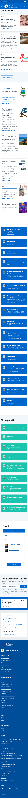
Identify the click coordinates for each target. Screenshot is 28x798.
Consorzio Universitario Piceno (14, 497)
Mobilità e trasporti (5, 703)
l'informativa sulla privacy (17, 589)
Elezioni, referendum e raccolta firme (16, 285)
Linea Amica (10, 456)
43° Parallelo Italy (11, 477)
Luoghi (2, 728)
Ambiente (3, 682)
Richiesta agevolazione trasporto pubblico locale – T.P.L (15, 296)
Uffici (2, 662)
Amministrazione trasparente (8, 771)
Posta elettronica (10, 234)
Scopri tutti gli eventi (14, 565)
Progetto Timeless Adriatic (9, 188)
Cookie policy (4, 794)
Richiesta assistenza (6, 769)
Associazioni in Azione (12, 309)
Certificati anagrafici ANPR (8, 99)
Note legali (3, 778)
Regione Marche (5, 1)
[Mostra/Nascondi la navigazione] (2, 6)
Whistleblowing (11, 436)
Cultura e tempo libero (6, 689)
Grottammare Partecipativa (13, 379)
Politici (2, 667)
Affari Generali (4, 680)
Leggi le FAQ (4, 762)
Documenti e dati (5, 672)
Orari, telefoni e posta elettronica (15, 229)
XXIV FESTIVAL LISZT (14, 550)
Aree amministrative (6, 660)
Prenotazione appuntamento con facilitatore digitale (15, 333)
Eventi (2, 730)
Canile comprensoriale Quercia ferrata (16, 507)
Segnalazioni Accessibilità (13, 367)
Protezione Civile (11, 356)
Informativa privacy (5, 773)
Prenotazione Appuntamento (8, 764)
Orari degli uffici (10, 231)
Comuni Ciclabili (11, 445)
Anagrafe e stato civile (6, 684)
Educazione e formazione (7, 705)
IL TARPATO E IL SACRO (15, 544)
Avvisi (2, 720)
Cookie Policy (4, 776)
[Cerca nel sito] (24, 6)
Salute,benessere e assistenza (8, 696)
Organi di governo (5, 658)
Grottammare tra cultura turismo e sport (15, 390)
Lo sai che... (9, 400)
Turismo (2, 707)
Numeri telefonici (10, 232)
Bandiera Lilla (10, 486)
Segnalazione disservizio (6, 766)
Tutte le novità (6, 77)
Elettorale (3, 693)
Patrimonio (3, 700)
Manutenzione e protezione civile (9, 698)
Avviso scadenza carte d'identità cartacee (15, 272)
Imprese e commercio (6, 687)
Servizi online (8, 88)
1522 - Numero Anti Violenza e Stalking (14, 466)
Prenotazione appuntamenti (14, 261)
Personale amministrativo (7, 669)
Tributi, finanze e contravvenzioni (8, 710)
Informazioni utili (11, 241)
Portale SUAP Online (7, 101)
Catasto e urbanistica (6, 691)
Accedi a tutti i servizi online (8, 97)
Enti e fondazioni (5, 665)
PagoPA (8, 252)
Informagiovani (10, 321)
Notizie (2, 718)
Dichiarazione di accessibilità (7, 780)
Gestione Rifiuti (10, 427)
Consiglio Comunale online (13, 345)
